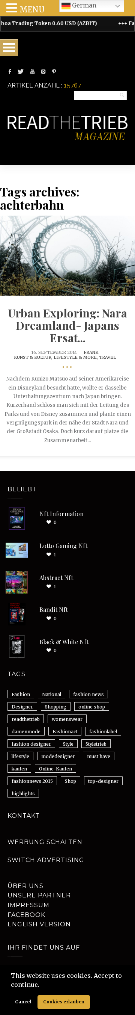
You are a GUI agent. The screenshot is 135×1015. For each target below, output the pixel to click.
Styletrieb (96, 744)
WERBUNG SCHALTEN (45, 842)
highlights (23, 793)
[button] (42, 985)
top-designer (103, 781)
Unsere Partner (39, 895)
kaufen (19, 769)
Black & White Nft (63, 642)
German (83, 5)
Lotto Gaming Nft (63, 546)
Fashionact (64, 731)
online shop (91, 707)
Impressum (29, 905)
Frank (91, 352)
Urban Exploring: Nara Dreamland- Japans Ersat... (67, 325)
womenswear (67, 719)
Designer (22, 707)
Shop (70, 781)
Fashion (21, 694)
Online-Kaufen (55, 769)
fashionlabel (103, 731)
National (51, 694)
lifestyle (20, 756)
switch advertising (46, 860)
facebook (26, 914)
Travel (107, 357)
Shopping (55, 707)
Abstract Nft (56, 578)
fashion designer (31, 744)
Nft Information (61, 514)
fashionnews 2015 (32, 781)
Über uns (26, 886)
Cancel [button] (23, 1001)
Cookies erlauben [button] (63, 1001)
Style (68, 744)
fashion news (88, 694)
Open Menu (9, 47)
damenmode (26, 731)
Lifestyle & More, (76, 357)
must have (98, 756)
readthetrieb (26, 719)
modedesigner (58, 756)
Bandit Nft (53, 609)
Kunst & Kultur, (34, 357)
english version (39, 924)
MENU (32, 9)
